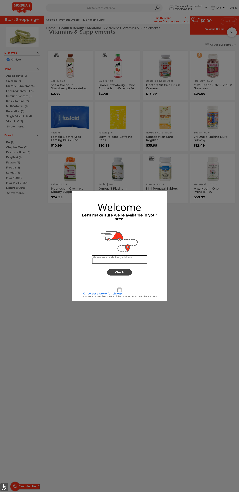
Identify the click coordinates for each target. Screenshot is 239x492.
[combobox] (119, 259)
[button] (4, 487)
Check (119, 272)
